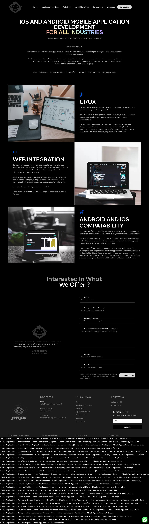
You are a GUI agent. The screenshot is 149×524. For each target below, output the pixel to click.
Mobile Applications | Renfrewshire (103, 500)
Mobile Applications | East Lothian (51, 464)
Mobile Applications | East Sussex (14, 468)
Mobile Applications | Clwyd (46, 455)
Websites (66, 7)
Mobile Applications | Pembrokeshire (76, 497)
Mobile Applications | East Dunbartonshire (18, 464)
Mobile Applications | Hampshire (135, 474)
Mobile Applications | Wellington (100, 513)
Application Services (50, 7)
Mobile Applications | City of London (132, 451)
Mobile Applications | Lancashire (36, 480)
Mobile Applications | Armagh (12, 445)
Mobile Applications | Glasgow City (92, 471)
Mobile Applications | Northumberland (84, 493)
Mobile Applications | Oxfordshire (45, 497)
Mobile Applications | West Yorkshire (45, 519)
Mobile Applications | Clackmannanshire (16, 455)
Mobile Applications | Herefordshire (14, 477)
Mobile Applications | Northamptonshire (49, 493)
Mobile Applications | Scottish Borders (16, 503)
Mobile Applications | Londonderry (127, 480)
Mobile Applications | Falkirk (92, 468)
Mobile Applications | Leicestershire (67, 480)
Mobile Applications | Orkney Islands (15, 497)
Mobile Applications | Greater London (15, 474)
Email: (86, 365)
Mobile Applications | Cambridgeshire (15, 451)
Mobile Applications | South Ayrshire (43, 506)
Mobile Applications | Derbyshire (43, 458)
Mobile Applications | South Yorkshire (15, 510)
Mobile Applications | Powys (46, 500)
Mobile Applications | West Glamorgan (54, 516)
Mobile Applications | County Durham (101, 455)
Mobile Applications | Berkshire (69, 445)
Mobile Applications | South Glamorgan (75, 506)
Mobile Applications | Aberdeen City (115, 438)
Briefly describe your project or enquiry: (100, 329)
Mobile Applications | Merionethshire (48, 484)
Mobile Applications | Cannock (45, 451)
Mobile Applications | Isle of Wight (131, 477)
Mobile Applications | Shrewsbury (106, 503)
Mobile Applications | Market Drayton (15, 484)
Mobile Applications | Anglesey (44, 442)
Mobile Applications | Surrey (11, 513)
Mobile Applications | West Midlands (117, 516)
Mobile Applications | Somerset (13, 506)
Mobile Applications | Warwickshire (71, 513)
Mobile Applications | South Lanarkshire (110, 506)
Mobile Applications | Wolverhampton (16, 523)
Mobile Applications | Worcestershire (48, 523)
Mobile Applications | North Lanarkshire (100, 490)
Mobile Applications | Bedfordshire (40, 445)
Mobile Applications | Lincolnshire (97, 480)
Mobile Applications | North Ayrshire (68, 490)
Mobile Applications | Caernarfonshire (104, 448)
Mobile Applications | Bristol (41, 448)
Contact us (124, 7)
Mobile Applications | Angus (70, 442)
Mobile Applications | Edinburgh (42, 468)
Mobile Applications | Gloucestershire (124, 471)
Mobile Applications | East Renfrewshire (84, 464)
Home (35, 7)
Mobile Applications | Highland (74, 477)
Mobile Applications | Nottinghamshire (117, 493)
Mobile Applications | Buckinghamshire (71, 448)
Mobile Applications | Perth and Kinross (16, 500)
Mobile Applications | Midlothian (107, 484)
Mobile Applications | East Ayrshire (107, 461)
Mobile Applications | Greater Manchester (50, 474)
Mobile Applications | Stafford (45, 510)
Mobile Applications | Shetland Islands (49, 503)
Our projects (98, 7)
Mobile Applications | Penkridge (106, 497)
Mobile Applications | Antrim (95, 442)
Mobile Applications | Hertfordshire (46, 477)
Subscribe (127, 427)
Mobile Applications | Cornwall (71, 455)
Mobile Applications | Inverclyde (102, 477)
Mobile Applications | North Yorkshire (15, 493)
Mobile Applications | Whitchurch (76, 519)
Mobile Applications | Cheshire (102, 451)
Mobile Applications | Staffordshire (73, 510)
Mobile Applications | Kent (11, 480)
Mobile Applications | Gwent (81, 474)
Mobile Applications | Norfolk (39, 490)
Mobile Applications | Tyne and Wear (40, 513)
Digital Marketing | (23, 438)
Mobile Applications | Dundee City (53, 461)
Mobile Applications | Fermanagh (119, 468)
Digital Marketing (81, 7)
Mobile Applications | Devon (70, 458)
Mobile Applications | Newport (12, 490)
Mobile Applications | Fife (10, 471)
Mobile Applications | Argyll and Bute (123, 442)
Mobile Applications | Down (120, 458)
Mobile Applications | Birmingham (97, 445)
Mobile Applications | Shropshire (134, 503)
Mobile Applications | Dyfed (80, 461)
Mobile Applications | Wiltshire (103, 519)
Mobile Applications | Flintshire (35, 471)
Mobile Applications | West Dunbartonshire (18, 516)
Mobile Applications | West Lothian (85, 516)
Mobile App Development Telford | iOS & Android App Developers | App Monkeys (65, 438)
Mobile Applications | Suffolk (127, 510)
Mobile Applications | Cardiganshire (73, 451)
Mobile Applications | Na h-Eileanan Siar (108, 487)
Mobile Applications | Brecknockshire (128, 445)
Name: (87, 297)
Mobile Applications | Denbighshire (14, 458)
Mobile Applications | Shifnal (78, 503)
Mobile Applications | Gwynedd (108, 474)
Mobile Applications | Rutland (132, 500)
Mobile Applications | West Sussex (14, 519)
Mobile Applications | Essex (68, 468)
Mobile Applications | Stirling (102, 510)
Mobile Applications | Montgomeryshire (49, 487)
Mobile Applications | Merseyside (78, 484)
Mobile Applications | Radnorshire (73, 500)
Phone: (87, 354)
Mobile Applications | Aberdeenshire (15, 442)
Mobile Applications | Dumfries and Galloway (18, 461)
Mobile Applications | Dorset (95, 458)
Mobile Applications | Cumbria (131, 455)
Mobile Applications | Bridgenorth (14, 448)
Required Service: (91, 319)
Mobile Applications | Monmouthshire (15, 487)
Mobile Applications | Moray (79, 487)
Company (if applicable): (94, 308)
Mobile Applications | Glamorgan (63, 471)
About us (111, 7)
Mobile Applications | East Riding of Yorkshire (121, 464)
